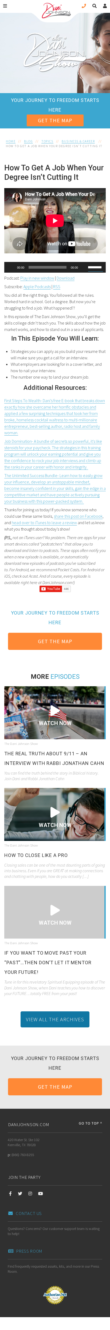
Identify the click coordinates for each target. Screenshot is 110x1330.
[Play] (11, 267)
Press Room (29, 1251)
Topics (47, 141)
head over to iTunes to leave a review (44, 522)
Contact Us (29, 1213)
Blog (28, 141)
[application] (55, 267)
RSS (56, 286)
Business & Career (78, 141)
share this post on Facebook (78, 516)
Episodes (65, 676)
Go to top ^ (90, 1123)
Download (65, 278)
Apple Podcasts (37, 286)
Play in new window (37, 278)
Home (10, 141)
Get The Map (55, 120)
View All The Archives (55, 1019)
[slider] (95, 267)
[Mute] (84, 267)
